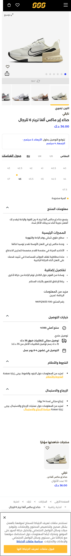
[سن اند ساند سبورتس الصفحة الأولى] (39, 5)
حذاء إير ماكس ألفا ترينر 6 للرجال (52, 477)
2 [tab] (61, 74)
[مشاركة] (7, 73)
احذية (16, 501)
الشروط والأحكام (54, 376)
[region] (35, 534)
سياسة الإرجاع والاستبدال (37, 409)
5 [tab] (50, 74)
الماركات (43, 501)
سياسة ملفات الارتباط (29, 541)
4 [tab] (54, 74)
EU (28, 156)
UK (39, 156)
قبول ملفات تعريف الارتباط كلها (35, 548)
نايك (29, 501)
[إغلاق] (4, 517)
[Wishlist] (17, 5)
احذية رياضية (55, 507)
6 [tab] (46, 74)
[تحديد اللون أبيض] (40, 95)
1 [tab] (65, 74)
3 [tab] (58, 74)
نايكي (65, 113)
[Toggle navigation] (65, 5)
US (51, 156)
